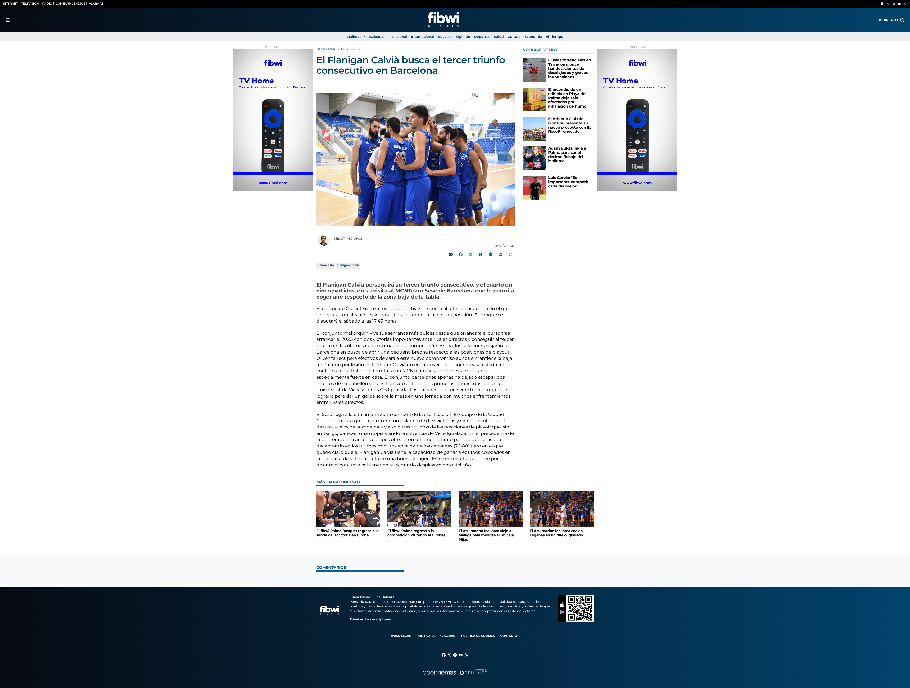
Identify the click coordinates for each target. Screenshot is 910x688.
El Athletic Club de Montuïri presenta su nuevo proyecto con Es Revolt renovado (570, 125)
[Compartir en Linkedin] (500, 254)
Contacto (508, 636)
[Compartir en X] (471, 254)
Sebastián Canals (348, 239)
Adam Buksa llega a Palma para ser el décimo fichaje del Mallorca (567, 154)
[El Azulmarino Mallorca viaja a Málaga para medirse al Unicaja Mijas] (491, 508)
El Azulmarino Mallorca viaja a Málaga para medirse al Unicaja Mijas (486, 535)
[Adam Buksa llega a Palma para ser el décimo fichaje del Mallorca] (534, 158)
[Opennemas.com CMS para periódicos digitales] (455, 677)
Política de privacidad (435, 636)
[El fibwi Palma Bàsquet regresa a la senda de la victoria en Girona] (348, 508)
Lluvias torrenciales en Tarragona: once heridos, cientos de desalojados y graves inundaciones (569, 68)
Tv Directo (887, 20)
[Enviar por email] (451, 254)
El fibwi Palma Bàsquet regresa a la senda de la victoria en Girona (347, 533)
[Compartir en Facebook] (461, 254)
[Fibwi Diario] (443, 20)
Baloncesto (351, 49)
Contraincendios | (71, 3)
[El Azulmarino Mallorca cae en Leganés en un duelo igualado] (562, 508)
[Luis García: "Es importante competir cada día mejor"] (534, 187)
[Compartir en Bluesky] (481, 254)
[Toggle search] (902, 20)
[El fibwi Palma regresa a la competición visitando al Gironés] (419, 508)
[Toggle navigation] (8, 20)
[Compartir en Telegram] (491, 254)
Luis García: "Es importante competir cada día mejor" (568, 182)
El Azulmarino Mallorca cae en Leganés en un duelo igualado (556, 533)
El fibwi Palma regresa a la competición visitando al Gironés (416, 533)
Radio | (48, 3)
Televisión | (31, 3)
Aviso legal (401, 636)
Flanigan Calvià (348, 265)
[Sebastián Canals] (324, 239)
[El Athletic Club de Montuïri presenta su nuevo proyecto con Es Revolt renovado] (534, 129)
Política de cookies (478, 636)
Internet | (11, 3)
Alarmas (96, 3)
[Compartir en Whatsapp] (510, 254)
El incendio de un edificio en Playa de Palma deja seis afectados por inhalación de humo (567, 98)
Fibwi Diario (326, 49)
